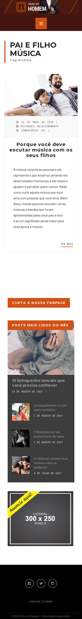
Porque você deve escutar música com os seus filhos (40, 149)
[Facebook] (29, 583)
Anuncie (34, 601)
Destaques (27, 126)
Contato (47, 601)
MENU (41, 23)
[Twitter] (41, 583)
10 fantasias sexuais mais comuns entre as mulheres (51, 463)
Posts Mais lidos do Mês (40, 325)
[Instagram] (52, 583)
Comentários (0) (33, 130)
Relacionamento (48, 126)
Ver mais (67, 243)
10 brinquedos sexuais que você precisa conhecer (38, 383)
